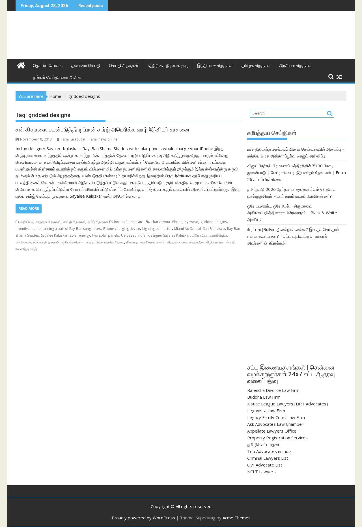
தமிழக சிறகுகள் (256, 65)
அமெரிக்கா (200, 235)
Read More (28, 208)
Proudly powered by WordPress (143, 517)
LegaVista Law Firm (266, 410)
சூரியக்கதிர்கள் (72, 242)
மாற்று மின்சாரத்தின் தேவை (105, 242)
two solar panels (105, 235)
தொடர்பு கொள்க (48, 65)
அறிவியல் (26, 221)
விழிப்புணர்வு (214, 242)
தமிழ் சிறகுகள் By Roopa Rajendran (115, 221)
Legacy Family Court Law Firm (276, 417)
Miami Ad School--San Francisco (199, 228)
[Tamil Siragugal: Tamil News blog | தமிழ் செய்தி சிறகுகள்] (21, 64)
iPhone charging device (121, 228)
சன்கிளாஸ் (23, 242)
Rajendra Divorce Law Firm (273, 390)
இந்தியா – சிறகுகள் (215, 65)
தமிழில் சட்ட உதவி (263, 444)
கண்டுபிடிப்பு (218, 235)
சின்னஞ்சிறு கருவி (46, 242)
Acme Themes (237, 517)
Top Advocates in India (269, 451)
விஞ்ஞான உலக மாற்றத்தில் (185, 242)
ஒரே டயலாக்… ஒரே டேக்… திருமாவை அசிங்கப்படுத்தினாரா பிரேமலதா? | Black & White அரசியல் (292, 212)
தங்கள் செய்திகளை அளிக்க (58, 77)
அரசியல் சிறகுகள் (295, 65)
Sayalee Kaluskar (54, 235)
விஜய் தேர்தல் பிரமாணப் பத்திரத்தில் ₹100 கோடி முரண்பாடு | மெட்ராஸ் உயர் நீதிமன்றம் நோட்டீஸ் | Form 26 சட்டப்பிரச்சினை (296, 172)
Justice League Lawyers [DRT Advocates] (287, 404)
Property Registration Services (277, 437)
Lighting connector (157, 228)
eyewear (191, 221)
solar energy (80, 235)
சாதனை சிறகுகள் (48, 221)
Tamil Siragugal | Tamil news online (89, 139)
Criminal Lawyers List (267, 458)
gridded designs (214, 221)
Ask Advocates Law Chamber (275, 424)
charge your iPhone (166, 221)
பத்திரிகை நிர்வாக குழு (167, 65)
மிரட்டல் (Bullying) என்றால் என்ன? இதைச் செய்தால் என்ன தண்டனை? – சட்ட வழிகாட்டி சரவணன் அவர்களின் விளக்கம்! (293, 236)
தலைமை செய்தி (85, 65)
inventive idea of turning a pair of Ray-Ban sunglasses (58, 228)
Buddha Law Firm (264, 397)
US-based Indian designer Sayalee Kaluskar (155, 235)
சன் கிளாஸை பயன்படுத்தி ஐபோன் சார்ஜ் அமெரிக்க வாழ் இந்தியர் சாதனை (102, 129)
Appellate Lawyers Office (271, 431)
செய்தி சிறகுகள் (123, 65)
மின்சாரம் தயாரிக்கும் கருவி (145, 242)
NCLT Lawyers (261, 471)
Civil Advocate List (264, 465)
